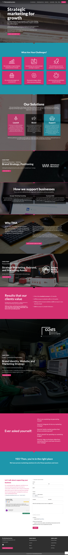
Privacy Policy (54, 540)
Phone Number (40, 494)
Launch (30, 542)
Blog (56, 2)
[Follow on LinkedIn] (3, 545)
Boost (30, 545)
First (33, 483)
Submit (35, 527)
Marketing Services (40, 2)
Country (34, 493)
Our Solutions (32, 2)
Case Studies (52, 2)
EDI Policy (53, 545)
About (59, 2)
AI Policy (52, 547)
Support (30, 547)
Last (49, 483)
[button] (28, 510)
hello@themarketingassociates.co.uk (12, 495)
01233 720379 (22, 495)
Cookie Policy (53, 542)
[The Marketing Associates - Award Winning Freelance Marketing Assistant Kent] (9, 2)
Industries (46, 2)
